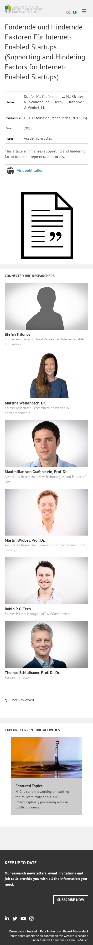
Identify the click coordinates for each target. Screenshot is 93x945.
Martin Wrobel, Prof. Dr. (25, 540)
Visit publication (30, 170)
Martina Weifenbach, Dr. (25, 403)
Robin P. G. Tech (18, 609)
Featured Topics (29, 785)
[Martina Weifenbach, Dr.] (46, 374)
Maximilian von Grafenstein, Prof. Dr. (36, 471)
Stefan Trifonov (18, 334)
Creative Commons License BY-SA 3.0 (64, 940)
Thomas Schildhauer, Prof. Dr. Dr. (32, 672)
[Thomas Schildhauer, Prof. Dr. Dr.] (46, 644)
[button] (70, 899)
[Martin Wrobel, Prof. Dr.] (46, 511)
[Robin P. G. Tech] (46, 580)
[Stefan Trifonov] (46, 305)
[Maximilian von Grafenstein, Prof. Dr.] (46, 443)
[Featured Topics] (46, 757)
